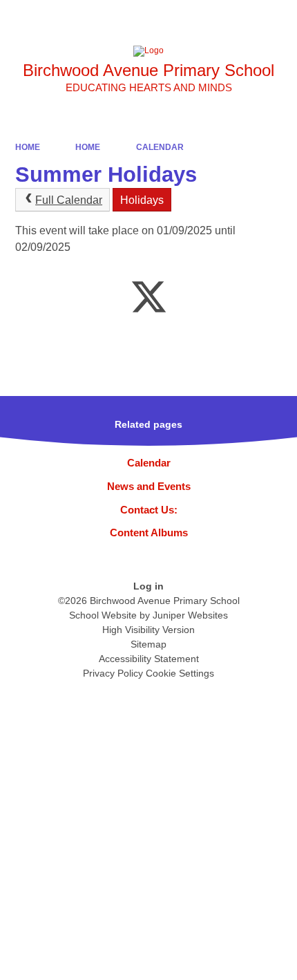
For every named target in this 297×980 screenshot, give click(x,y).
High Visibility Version (148, 629)
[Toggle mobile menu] (279, 17)
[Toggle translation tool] (206, 17)
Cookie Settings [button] (180, 673)
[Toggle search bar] (242, 17)
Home (27, 147)
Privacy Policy (113, 673)
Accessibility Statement (149, 658)
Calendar (160, 147)
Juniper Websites (190, 615)
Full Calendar (68, 200)
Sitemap (148, 644)
